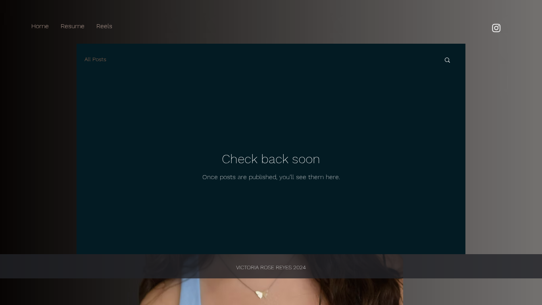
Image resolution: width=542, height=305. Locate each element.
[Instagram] (496, 27)
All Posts (95, 59)
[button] (447, 60)
